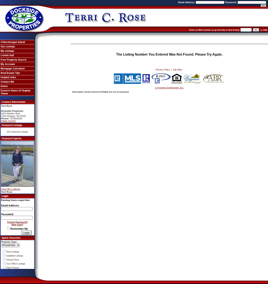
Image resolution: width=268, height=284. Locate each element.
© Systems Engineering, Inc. (169, 87)
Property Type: (9, 242)
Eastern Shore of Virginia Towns (15, 92)
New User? (17, 224)
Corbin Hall (7, 55)
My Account (8, 64)
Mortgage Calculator (13, 68)
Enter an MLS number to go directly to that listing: (214, 30)
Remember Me (19, 228)
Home (4, 86)
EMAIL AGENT (8, 121)
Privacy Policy (163, 69)
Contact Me (7, 81)
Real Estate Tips (10, 73)
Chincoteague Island (13, 42)
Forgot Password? (17, 222)
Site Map (177, 69)
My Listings (7, 51)
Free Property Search (13, 59)
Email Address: (187, 2)
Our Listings (8, 46)
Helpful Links (8, 77)
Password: (231, 2)
